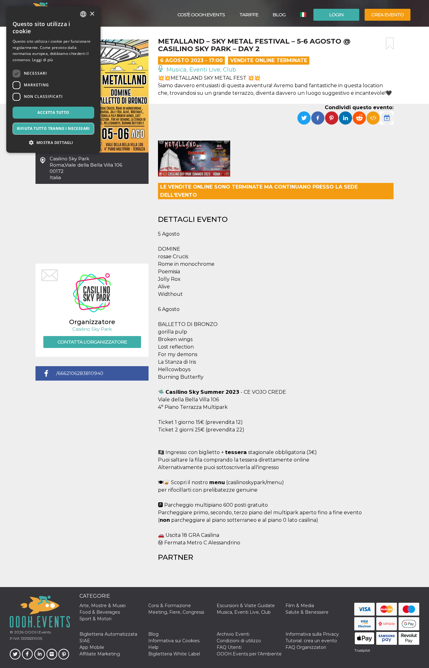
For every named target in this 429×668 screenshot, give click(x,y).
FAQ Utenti (229, 647)
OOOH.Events (37, 632)
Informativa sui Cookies (173, 641)
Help (153, 647)
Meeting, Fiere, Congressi (176, 612)
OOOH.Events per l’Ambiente (249, 654)
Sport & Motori (95, 619)
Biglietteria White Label (174, 654)
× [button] (92, 14)
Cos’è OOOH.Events (201, 15)
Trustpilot (362, 650)
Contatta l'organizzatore (92, 342)
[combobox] (83, 14)
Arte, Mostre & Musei (102, 605)
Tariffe (248, 15)
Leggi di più (42, 59)
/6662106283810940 (79, 373)
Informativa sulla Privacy (312, 634)
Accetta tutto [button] (53, 112)
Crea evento (387, 15)
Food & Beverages (99, 612)
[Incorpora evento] (373, 118)
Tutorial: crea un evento (311, 641)
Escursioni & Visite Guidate (246, 605)
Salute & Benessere (307, 612)
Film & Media (299, 605)
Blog (279, 15)
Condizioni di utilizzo (239, 641)
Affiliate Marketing (99, 654)
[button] (53, 143)
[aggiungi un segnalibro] (390, 44)
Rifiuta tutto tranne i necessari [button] (53, 128)
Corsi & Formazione (169, 605)
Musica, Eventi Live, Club (200, 69)
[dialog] (53, 79)
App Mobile (91, 647)
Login (336, 15)
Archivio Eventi (233, 634)
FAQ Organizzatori (305, 647)
